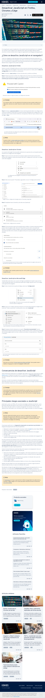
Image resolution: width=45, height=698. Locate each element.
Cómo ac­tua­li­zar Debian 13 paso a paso (21, 571)
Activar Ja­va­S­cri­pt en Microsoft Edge (22, 362)
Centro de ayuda (38, 685)
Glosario (15, 489)
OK (40, 694)
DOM (30, 429)
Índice (5, 45)
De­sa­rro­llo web (23, 5)
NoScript (38, 393)
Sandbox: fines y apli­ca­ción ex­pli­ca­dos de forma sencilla (32, 609)
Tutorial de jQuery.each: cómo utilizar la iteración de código (11, 666)
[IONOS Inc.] (8, 685)
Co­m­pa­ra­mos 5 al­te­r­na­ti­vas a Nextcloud (21, 549)
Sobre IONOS (22, 685)
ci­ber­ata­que (7, 480)
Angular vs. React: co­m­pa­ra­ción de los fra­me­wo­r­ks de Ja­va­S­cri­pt (11, 637)
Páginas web (15, 5)
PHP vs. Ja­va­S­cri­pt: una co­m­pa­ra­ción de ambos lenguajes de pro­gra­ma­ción (32, 637)
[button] (22, 521)
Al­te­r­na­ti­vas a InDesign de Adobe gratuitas (22, 581)
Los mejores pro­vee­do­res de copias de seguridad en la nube (21, 560)
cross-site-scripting (7, 482)
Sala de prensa (29, 685)
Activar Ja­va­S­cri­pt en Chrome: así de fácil (9, 609)
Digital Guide (8, 5)
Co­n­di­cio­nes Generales (26, 688)
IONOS (3, 5)
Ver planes (17, 505)
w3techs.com (5, 375)
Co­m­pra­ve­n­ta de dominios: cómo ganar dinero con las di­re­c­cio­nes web (21, 538)
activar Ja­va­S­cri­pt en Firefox (18, 140)
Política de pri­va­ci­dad (37, 688)
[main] (22, 270)
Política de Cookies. (16, 696)
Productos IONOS (33, 1)
